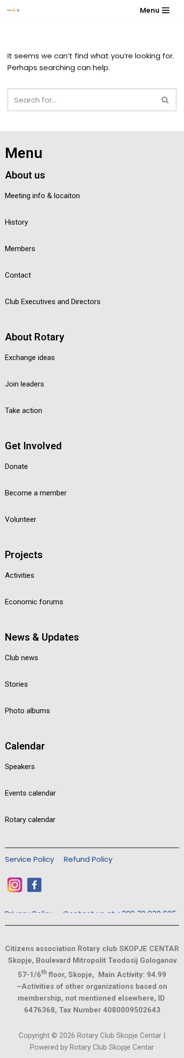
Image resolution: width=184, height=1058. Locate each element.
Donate (16, 466)
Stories (16, 684)
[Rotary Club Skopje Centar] (17, 10)
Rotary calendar (30, 819)
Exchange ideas (30, 357)
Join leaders (24, 384)
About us (25, 175)
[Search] (166, 99)
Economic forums (34, 601)
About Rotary (34, 337)
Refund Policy (88, 859)
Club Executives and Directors (53, 301)
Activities (19, 575)
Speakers (20, 766)
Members (20, 248)
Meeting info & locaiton (42, 195)
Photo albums (27, 710)
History (16, 222)
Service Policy (29, 859)
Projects (24, 555)
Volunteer (20, 519)
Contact (18, 275)
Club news (21, 657)
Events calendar (30, 793)
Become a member (36, 493)
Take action (23, 410)
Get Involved (33, 446)
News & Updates (42, 637)
